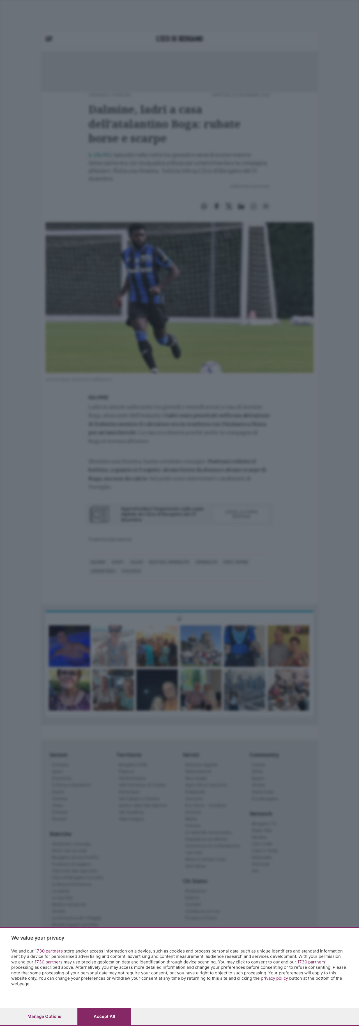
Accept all (104, 1016)
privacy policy (274, 978)
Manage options (44, 1016)
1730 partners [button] (49, 951)
